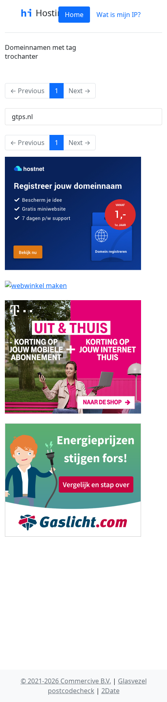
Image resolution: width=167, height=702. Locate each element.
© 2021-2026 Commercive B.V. (66, 680)
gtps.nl (22, 116)
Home (74, 14)
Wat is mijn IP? (118, 14)
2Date (110, 690)
